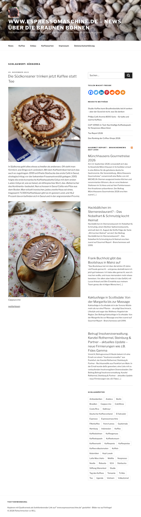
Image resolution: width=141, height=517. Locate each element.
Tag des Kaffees (97, 473)
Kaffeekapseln (96, 438)
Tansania (111, 473)
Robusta (102, 463)
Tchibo (122, 473)
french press (108, 423)
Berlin (118, 399)
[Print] (117, 92)
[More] (122, 92)
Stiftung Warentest (98, 468)
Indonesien (106, 428)
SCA (112, 463)
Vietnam (110, 478)
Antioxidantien (96, 399)
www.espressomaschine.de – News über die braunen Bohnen (64, 25)
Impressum (64, 46)
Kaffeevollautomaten (99, 448)
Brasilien (93, 404)
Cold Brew (119, 404)
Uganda (99, 478)
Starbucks (121, 463)
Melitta (111, 458)
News (10, 46)
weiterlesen (14, 306)
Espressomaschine (109, 419)
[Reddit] (112, 92)
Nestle (92, 463)
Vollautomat (123, 478)
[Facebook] (90, 92)
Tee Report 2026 (95, 133)
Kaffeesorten (47, 46)
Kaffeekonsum (112, 438)
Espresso (94, 419)
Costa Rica (94, 409)
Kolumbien (94, 453)
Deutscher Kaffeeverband (101, 414)
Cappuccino (106, 404)
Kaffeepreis (110, 443)
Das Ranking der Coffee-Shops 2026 (104, 138)
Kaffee (22, 46)
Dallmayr (107, 409)
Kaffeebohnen (96, 433)
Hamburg (94, 428)
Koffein (115, 448)
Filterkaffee (95, 423)
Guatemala (123, 423)
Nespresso (122, 458)
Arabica (109, 399)
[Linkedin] (101, 92)
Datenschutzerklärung (84, 46)
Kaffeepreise (124, 443)
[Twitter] (96, 92)
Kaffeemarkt (95, 443)
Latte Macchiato (97, 458)
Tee (91, 478)
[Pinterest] (106, 92)
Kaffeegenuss (112, 433)
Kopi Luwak (107, 453)
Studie (113, 468)
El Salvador (121, 414)
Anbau (33, 46)
